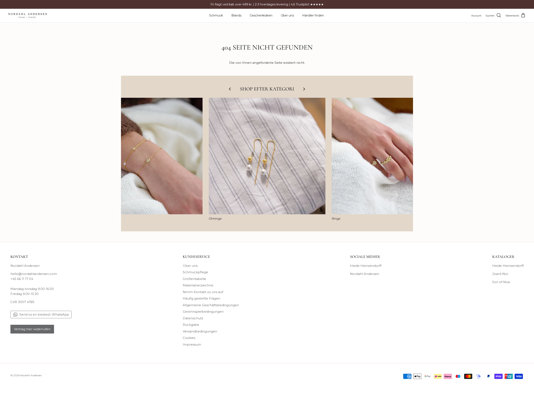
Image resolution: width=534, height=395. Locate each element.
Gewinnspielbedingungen (203, 311)
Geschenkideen (261, 15)
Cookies (189, 338)
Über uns (287, 15)
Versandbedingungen (200, 331)
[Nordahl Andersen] (27, 15)
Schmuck (216, 15)
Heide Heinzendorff (365, 266)
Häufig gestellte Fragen (201, 298)
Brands (236, 15)
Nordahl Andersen (364, 274)
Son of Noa (501, 282)
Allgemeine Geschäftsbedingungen (211, 305)
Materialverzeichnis (198, 285)
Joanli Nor (500, 274)
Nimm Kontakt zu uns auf (203, 292)
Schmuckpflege (195, 272)
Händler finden (313, 15)
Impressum (192, 344)
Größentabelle (194, 279)
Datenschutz (193, 318)
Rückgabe (191, 325)
